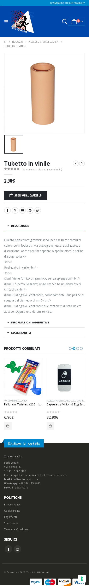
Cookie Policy (12, 510)
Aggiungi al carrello (27, 195)
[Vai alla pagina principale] (5, 42)
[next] (82, 163)
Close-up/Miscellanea (40, 400)
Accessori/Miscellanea (16, 400)
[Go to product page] (24, 377)
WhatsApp (37, 210)
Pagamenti (10, 516)
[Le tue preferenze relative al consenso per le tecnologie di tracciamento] (82, 579)
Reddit (30, 210)
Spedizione (11, 523)
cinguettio (15, 210)
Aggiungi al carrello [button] (9, 426)
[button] (7, 21)
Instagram (17, 549)
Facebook (7, 210)
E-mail (22, 210)
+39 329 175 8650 (29, 483)
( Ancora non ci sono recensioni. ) (42, 169)
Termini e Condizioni (16, 529)
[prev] (76, 163)
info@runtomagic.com (24, 479)
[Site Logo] (22, 21)
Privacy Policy (12, 504)
